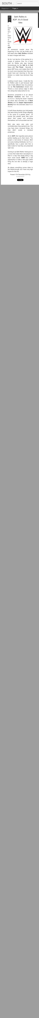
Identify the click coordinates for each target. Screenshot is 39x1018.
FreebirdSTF (20, 176)
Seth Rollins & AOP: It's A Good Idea (20, 19)
